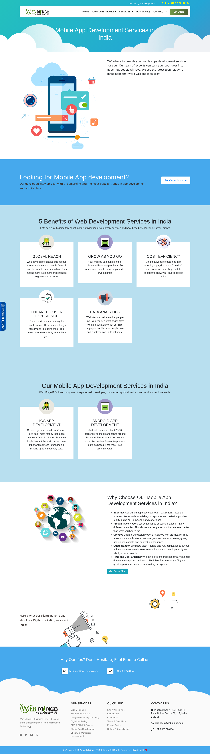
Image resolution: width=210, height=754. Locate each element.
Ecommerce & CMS (80, 713)
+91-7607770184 (124, 671)
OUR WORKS (143, 11)
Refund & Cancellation (118, 729)
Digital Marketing (79, 721)
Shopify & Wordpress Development (81, 734)
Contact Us (112, 717)
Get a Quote (113, 713)
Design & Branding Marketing (85, 717)
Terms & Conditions (116, 721)
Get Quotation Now (175, 180)
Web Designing (78, 710)
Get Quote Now (117, 571)
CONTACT (159, 11)
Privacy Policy (114, 725)
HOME (85, 11)
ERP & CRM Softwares (82, 725)
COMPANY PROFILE (103, 11)
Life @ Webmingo (116, 710)
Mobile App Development (83, 729)
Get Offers (179, 11)
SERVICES (125, 11)
